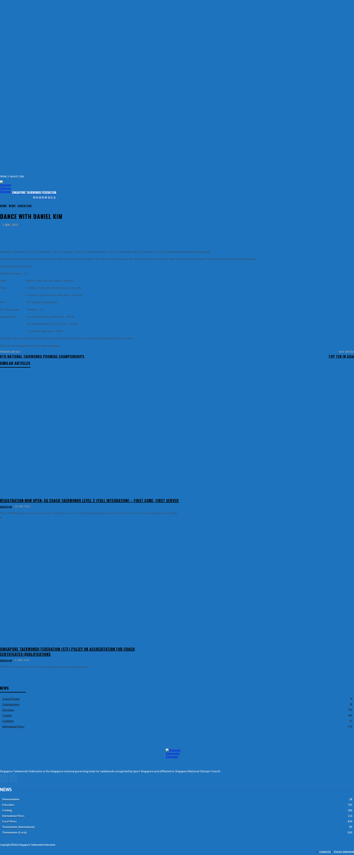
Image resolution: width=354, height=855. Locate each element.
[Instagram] (352, 189)
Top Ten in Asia (341, 356)
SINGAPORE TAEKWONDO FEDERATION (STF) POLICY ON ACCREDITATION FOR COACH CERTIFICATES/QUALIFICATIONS (67, 651)
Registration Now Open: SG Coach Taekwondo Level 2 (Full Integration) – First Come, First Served (89, 500)
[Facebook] (346, 189)
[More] (110, 234)
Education (25, 205)
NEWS (12, 205)
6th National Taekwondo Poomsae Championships (42, 356)
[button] (351, 176)
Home (3, 205)
